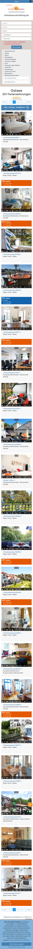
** (20, 44)
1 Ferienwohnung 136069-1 (12, 516)
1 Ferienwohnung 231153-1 (12, 893)
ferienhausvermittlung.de (16, 12)
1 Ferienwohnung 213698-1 (12, 633)
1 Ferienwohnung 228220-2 (12, 669)
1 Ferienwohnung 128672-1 (12, 745)
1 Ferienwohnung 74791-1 (11, 373)
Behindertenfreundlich (12, 75)
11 (20, 102)
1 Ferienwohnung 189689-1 (12, 290)
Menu (16, 1)
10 (17, 102)
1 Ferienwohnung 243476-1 (12, 592)
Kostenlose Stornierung (12, 44)
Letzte (28, 102)
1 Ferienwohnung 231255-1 (12, 254)
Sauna (7, 53)
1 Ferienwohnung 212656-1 (12, 781)
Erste (4, 102)
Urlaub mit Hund (10, 71)
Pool (6, 63)
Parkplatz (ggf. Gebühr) (12, 65)
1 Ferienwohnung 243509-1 (12, 444)
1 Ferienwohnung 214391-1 (12, 853)
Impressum (26, 940)
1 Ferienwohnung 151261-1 (12, 408)
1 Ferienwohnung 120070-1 (12, 214)
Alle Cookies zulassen (17, 944)
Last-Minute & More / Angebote (15, 42)
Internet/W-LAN (10, 51)
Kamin (7, 55)
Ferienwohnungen (10, 59)
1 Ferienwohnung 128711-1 (12, 332)
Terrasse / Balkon (10, 61)
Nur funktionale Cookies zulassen (16, 947)
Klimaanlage (9, 57)
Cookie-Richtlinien (16, 940)
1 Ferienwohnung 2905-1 (11, 137)
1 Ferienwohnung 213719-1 (12, 173)
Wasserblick (8, 73)
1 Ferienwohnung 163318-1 (12, 817)
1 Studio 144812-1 (9, 480)
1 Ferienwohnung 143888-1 (12, 705)
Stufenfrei (8, 67)
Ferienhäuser (9, 69)
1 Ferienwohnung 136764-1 (12, 552)
